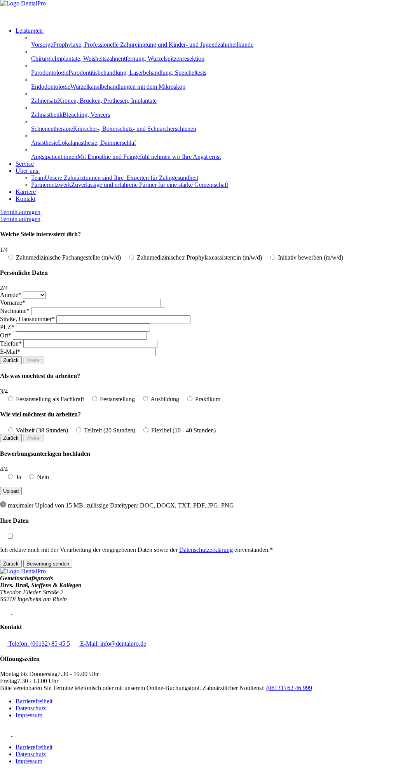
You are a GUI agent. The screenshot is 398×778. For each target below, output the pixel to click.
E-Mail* (10, 351)
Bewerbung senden (47, 564)
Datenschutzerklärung (206, 549)
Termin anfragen (20, 212)
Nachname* (15, 310)
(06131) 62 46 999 (289, 688)
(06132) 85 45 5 (39, 643)
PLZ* (7, 327)
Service (25, 163)
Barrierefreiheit (34, 701)
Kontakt (25, 198)
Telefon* (11, 343)
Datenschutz (31, 708)
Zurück (11, 360)
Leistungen (29, 30)
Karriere (26, 191)
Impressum (29, 715)
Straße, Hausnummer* (27, 319)
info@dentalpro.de (113, 643)
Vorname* (12, 302)
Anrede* (10, 295)
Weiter (33, 360)
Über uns (27, 170)
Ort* (5, 335)
